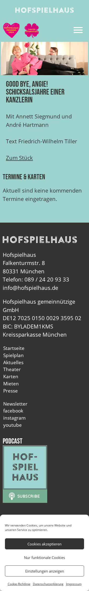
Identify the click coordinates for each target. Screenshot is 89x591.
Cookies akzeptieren (44, 544)
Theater (12, 369)
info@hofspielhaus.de (30, 288)
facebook (13, 410)
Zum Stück (19, 158)
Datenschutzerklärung (48, 584)
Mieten (11, 383)
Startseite (13, 348)
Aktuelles (13, 362)
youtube (12, 425)
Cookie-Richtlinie (19, 584)
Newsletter (15, 403)
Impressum (74, 584)
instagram (14, 417)
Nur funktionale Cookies (44, 557)
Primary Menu (78, 30)
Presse (10, 390)
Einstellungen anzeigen (44, 571)
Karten (10, 376)
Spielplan (13, 355)
